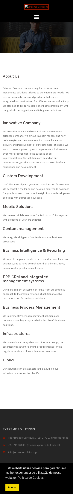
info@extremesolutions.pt (23, 452)
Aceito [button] (12, 487)
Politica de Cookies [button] (31, 477)
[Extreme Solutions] (36, 6)
